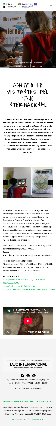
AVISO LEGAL (17, 419)
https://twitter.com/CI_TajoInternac (19, 286)
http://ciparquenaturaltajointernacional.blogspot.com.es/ (29, 289)
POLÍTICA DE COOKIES (34, 419)
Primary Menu (51, 5)
